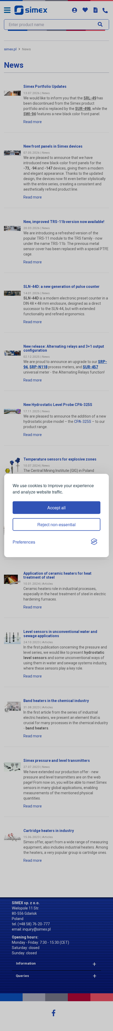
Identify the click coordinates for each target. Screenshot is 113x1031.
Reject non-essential (56, 524)
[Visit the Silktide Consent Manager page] (94, 542)
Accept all (56, 507)
